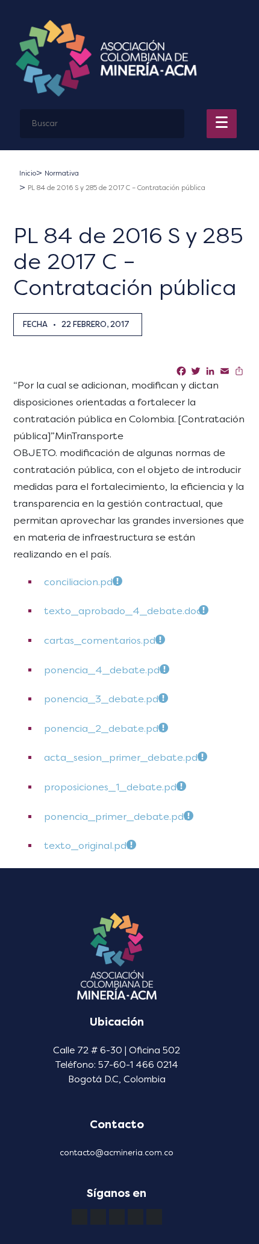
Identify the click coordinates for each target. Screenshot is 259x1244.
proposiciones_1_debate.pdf (112, 787)
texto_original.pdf (87, 845)
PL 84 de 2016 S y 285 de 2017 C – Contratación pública (116, 188)
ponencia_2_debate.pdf (103, 728)
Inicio (27, 173)
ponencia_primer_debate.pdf (115, 816)
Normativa (62, 173)
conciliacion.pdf (80, 582)
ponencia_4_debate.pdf (103, 670)
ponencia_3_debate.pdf (103, 699)
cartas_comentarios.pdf (101, 640)
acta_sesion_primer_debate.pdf (122, 757)
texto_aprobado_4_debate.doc (123, 611)
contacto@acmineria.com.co (116, 1152)
